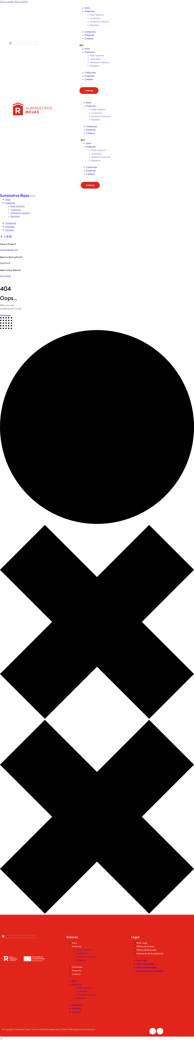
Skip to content (7, 1)
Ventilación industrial (99, 21)
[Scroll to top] (1, 1038)
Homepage (5, 315)
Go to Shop (5, 275)
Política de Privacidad (146, 949)
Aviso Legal (142, 942)
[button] (131, 45)
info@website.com (9, 249)
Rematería (94, 25)
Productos (89, 11)
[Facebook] (152, 1031)
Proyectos (89, 35)
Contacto (89, 38)
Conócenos (90, 32)
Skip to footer (21, 1)
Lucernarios (95, 18)
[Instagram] (160, 1031)
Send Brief (5, 262)
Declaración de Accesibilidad (150, 953)
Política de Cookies (145, 946)
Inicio (87, 8)
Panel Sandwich (97, 14)
